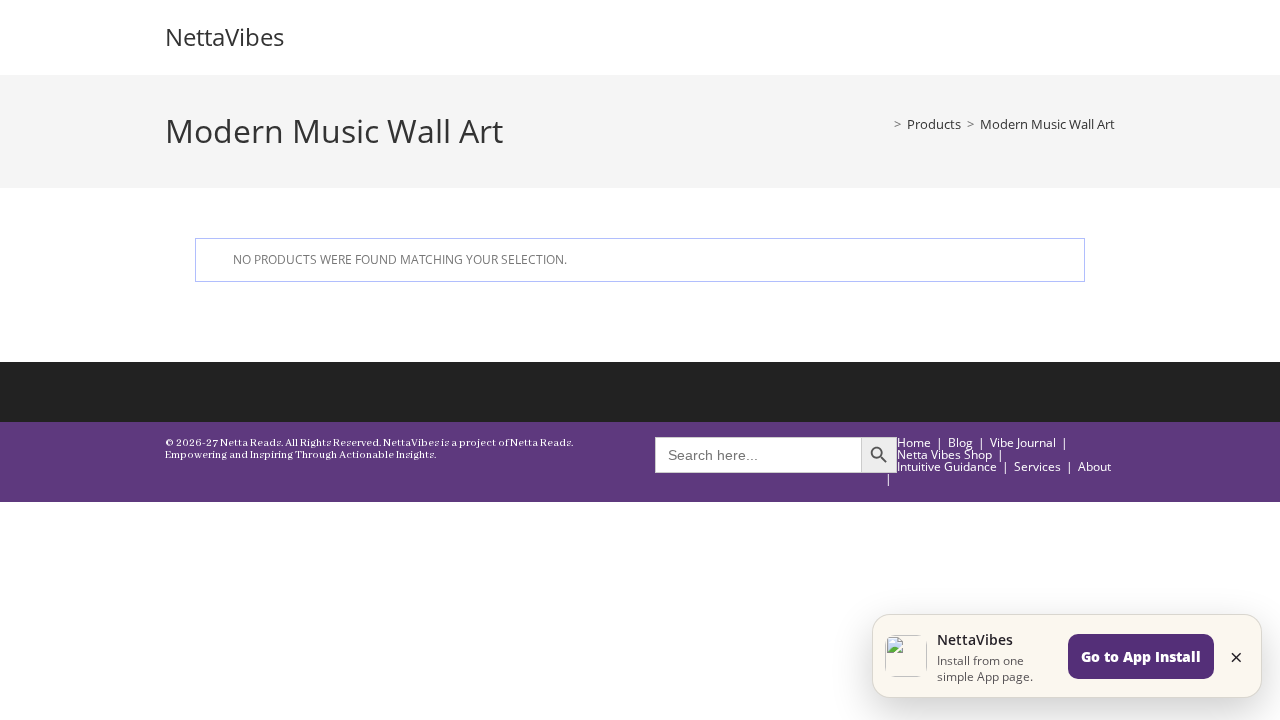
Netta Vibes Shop (944, 454)
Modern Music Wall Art (1047, 124)
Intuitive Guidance (947, 466)
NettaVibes (224, 36)
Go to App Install (1141, 656)
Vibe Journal (1023, 442)
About (1094, 466)
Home (914, 442)
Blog (960, 442)
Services (1037, 466)
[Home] (883, 124)
